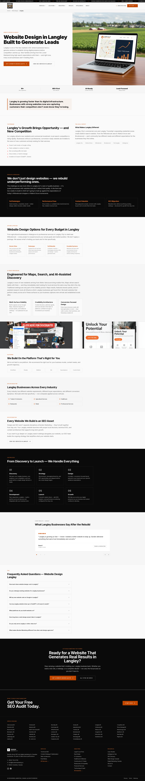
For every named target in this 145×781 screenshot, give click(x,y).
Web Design (15, 10)
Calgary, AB (76, 734)
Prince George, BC (121, 727)
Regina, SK (120, 736)
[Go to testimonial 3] (44, 554)
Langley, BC (98, 725)
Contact (110, 766)
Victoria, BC (32, 725)
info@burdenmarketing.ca (16, 762)
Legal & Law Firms (79, 751)
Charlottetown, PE (77, 739)
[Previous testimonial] (105, 554)
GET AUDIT (131, 5)
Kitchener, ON (76, 732)
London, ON (54, 732)
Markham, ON (120, 732)
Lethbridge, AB (10, 736)
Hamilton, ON (32, 732)
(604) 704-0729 (122, 5)
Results (71, 5)
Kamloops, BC (54, 727)
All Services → (45, 761)
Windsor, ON (10, 734)
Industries (62, 5)
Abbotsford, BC (77, 727)
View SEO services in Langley (18, 441)
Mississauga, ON (121, 729)
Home (8, 10)
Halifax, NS (10, 739)
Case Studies (111, 751)
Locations (52, 5)
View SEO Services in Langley (42, 64)
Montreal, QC (32, 736)
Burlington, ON (54, 734)
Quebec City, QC (55, 736)
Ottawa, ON (98, 729)
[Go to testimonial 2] (40, 554)
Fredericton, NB (55, 739)
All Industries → (78, 770)
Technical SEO (45, 751)
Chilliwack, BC (98, 727)
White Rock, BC (55, 729)
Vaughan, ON (98, 732)
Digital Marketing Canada (115, 761)
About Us (110, 763)
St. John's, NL (32, 739)
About (87, 5)
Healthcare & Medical (80, 759)
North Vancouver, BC (34, 729)
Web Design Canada (113, 759)
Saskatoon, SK (98, 736)
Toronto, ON (76, 729)
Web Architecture (45, 756)
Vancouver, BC (11, 725)
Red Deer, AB (120, 734)
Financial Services (79, 766)
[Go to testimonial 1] (36, 554)
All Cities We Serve (86, 678)
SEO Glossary (111, 756)
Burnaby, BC (54, 725)
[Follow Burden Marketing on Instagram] (8, 768)
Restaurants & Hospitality (81, 763)
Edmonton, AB (98, 734)
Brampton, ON (10, 732)
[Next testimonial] (108, 554)
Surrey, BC (75, 725)
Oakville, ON (32, 734)
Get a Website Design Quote (15, 64)
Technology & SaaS (79, 768)
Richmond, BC (11, 729)
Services (41, 5)
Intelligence (79, 5)
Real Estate (77, 754)
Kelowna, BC (32, 727)
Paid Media (44, 759)
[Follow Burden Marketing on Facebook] (11, 768)
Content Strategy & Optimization (49, 754)
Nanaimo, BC (10, 727)
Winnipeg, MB (76, 736)
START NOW (129, 703)
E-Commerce (77, 756)
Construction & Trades (80, 761)
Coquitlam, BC (121, 725)
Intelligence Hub (112, 754)
